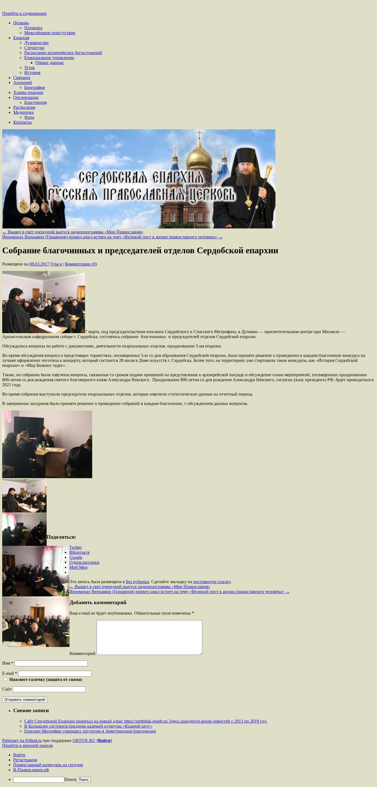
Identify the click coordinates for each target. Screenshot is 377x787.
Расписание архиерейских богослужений (63, 52)
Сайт (7, 689)
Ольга (56, 264)
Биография (34, 87)
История (32, 72)
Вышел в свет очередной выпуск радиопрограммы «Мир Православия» (72, 232)
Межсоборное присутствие (49, 32)
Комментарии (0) (81, 264)
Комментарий (82, 653)
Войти (104, 740)
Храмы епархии (28, 92)
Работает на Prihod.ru (22, 740)
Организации (26, 97)
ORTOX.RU (84, 740)
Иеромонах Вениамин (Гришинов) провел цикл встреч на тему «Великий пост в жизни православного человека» (112, 237)
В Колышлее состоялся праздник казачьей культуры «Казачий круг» (88, 726)
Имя (8, 663)
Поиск (70, 779)
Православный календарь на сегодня (48, 764)
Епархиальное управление (49, 57)
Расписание (24, 107)
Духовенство (36, 42)
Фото (29, 117)
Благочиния (35, 102)
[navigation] (188, 767)
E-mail (9, 673)
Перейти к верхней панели (27, 745)
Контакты (22, 122)
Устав (29, 67)
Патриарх (33, 27)
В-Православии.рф (31, 769)
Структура (34, 47)
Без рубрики (137, 581)
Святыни (21, 77)
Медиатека (23, 112)
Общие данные (49, 62)
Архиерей (22, 82)
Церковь (21, 22)
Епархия (21, 37)
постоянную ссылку (211, 581)
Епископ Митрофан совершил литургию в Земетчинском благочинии (90, 731)
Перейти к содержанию (24, 13)
